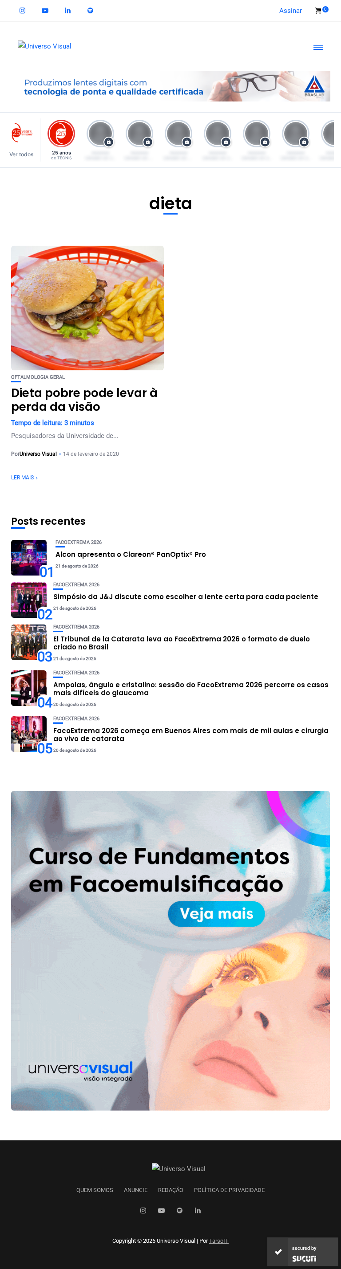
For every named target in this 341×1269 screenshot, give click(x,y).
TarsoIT (219, 1240)
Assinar (290, 11)
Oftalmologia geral (38, 377)
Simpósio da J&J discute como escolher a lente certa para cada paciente (185, 596)
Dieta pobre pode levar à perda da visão (84, 400)
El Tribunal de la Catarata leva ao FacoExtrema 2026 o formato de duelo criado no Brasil (181, 643)
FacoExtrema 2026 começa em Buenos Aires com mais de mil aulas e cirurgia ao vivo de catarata (191, 734)
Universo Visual (38, 454)
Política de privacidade (229, 1190)
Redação (170, 1190)
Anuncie (135, 1190)
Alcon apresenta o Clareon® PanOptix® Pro (131, 554)
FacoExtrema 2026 (79, 542)
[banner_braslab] (170, 85)
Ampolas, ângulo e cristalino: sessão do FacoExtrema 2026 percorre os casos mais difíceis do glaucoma (191, 688)
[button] (23, 140)
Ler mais (22, 477)
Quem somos (94, 1190)
